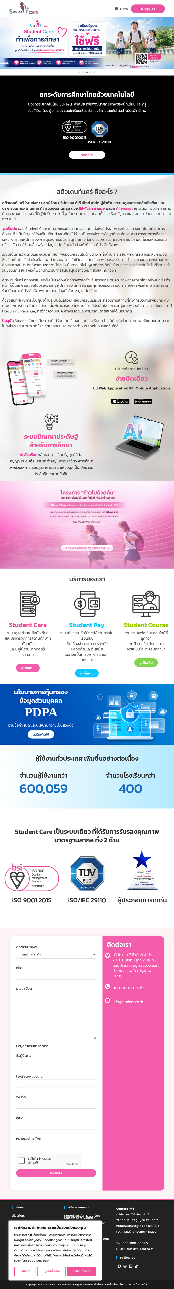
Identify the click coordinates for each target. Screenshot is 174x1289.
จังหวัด (21, 1096)
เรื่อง (19, 967)
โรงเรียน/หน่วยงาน (29, 1076)
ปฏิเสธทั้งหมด (51, 1271)
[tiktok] (136, 1266)
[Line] (130, 1266)
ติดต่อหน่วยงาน (27, 947)
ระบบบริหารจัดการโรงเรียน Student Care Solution (82, 1216)
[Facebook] (119, 1266)
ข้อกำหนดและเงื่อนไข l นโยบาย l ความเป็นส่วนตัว (120, 1284)
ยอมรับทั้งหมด (82, 1271)
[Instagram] (124, 1266)
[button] (79, 72)
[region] (55, 1250)
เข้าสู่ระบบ (148, 8)
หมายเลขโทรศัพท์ (28, 1138)
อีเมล (19, 1117)
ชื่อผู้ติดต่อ (23, 1055)
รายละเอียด (24, 988)
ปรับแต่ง (25, 1271)
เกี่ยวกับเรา (19, 1215)
